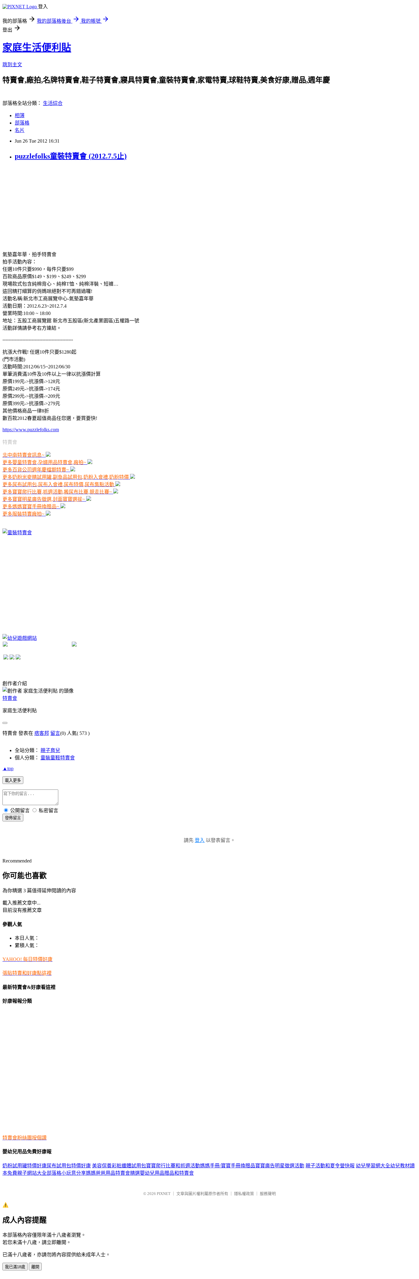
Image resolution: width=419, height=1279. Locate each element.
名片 (20, 130)
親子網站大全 (32, 1173)
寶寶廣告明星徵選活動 (279, 1165)
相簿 (20, 115)
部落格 (22, 122)
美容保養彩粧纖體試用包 (119, 1165)
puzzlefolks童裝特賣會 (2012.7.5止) (71, 156)
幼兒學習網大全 (373, 1165)
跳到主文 (12, 64)
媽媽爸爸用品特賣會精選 (113, 1173)
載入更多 (13, 780)
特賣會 (9, 698)
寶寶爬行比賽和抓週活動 (173, 1165)
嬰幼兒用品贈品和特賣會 (167, 1173)
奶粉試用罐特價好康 (24, 1165)
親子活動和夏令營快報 (330, 1165)
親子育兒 (50, 750)
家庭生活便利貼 (36, 47)
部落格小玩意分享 (66, 1173)
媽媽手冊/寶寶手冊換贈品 (227, 1165)
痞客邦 (41, 733)
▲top (7, 768)
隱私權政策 (244, 1193)
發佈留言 (13, 818)
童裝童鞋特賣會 (57, 757)
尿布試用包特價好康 (69, 1165)
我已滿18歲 (15, 1267)
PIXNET (164, 1193)
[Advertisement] (48, 205)
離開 (35, 1267)
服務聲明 (268, 1193)
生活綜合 (53, 103)
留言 (55, 733)
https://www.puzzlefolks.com (30, 429)
